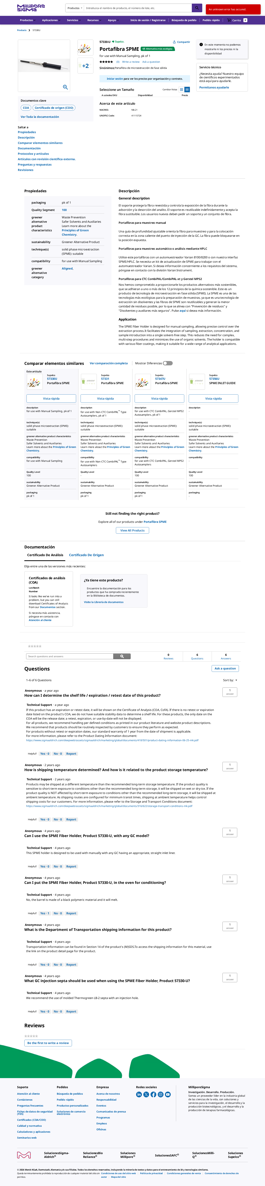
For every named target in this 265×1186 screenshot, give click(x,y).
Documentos (48, 607)
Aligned (67, 268)
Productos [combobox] (74, 8)
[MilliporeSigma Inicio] (31, 8)
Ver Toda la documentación (40, 117)
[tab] (25, 30)
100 (64, 210)
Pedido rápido (211, 20)
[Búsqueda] (197, 8)
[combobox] (133, 8)
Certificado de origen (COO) (54, 108)
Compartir (183, 42)
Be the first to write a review (49, 1044)
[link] (34, 646)
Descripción (26, 137)
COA (26, 108)
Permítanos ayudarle (214, 87)
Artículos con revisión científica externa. (47, 159)
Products (21, 30)
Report (71, 754)
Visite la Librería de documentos (103, 602)
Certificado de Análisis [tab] (45, 555)
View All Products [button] (132, 530)
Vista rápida (51, 398)
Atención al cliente (40, 620)
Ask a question (151, 61)
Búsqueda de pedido (184, 20)
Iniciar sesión (115, 78)
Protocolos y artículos (33, 154)
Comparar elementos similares (40, 143)
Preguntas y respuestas (35, 164)
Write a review (131, 61)
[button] (148, 20)
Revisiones (25, 170)
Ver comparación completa (109, 363)
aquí (183, 311)
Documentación (29, 148)
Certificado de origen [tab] (86, 555)
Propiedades (27, 132)
